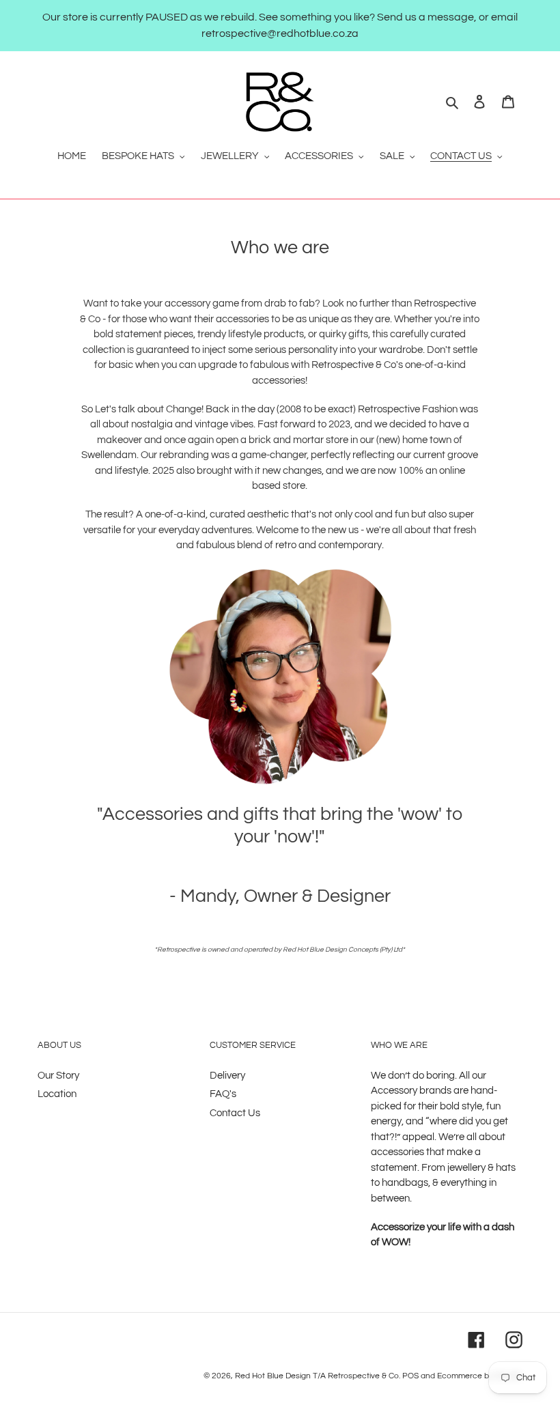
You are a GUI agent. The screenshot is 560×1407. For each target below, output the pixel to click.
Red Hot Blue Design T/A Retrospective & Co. (317, 1376)
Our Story (58, 1075)
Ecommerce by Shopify (479, 1376)
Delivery (227, 1075)
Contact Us (235, 1113)
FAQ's (223, 1094)
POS (410, 1376)
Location (57, 1094)
